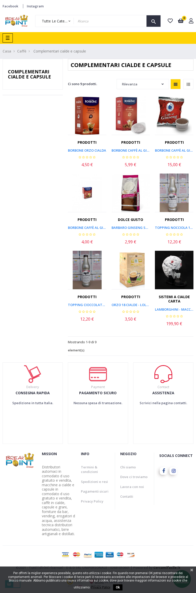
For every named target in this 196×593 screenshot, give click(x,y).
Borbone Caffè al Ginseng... (131, 150)
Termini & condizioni (89, 469)
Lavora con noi (132, 486)
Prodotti (87, 142)
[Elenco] (188, 84)
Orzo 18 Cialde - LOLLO (131, 305)
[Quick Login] (191, 21)
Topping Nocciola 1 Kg (174, 227)
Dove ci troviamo (134, 477)
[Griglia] (175, 84)
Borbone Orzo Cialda (87, 150)
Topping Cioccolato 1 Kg (87, 305)
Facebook (10, 6)
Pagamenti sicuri (94, 491)
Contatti (126, 496)
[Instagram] (173, 471)
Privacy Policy (92, 501)
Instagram (35, 6)
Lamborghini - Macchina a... (174, 309)
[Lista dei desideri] (95, 117)
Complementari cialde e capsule (29, 74)
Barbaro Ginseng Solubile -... (131, 227)
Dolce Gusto (130, 219)
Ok (118, 587)
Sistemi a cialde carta (174, 299)
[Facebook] (163, 471)
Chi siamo (128, 467)
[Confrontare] (107, 117)
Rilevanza (129, 84)
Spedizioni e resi (94, 481)
